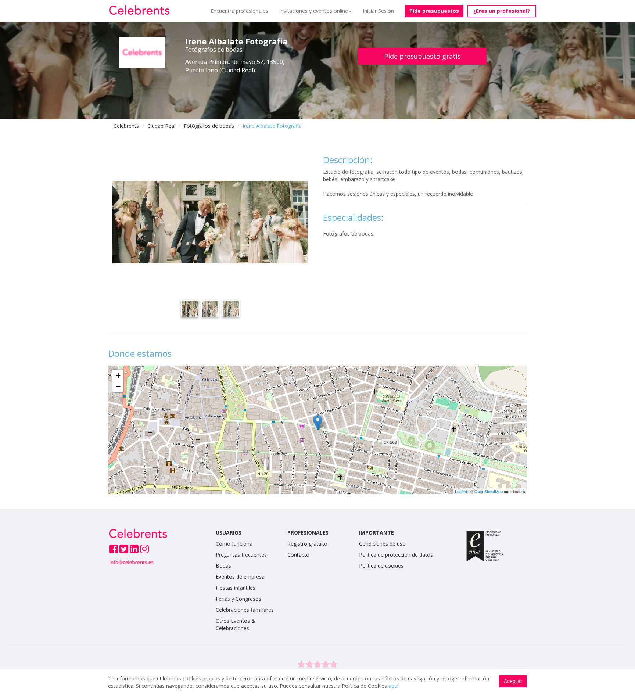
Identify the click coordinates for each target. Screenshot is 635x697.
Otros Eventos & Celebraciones (235, 624)
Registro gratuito (307, 543)
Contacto (298, 554)
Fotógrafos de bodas (209, 125)
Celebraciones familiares (245, 609)
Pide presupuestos (434, 10)
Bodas (223, 565)
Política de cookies (381, 565)
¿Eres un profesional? (501, 10)
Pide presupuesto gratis (422, 56)
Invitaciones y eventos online (313, 10)
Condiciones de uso (382, 543)
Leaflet (461, 491)
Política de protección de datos (396, 554)
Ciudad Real (161, 125)
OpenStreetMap (488, 491)
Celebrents (126, 125)
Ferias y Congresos (238, 598)
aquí (393, 685)
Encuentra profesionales (239, 10)
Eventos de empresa (240, 576)
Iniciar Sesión (378, 10)
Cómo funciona (234, 543)
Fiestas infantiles (235, 587)
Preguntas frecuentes (241, 554)
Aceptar (513, 681)
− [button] (118, 386)
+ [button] (118, 375)
